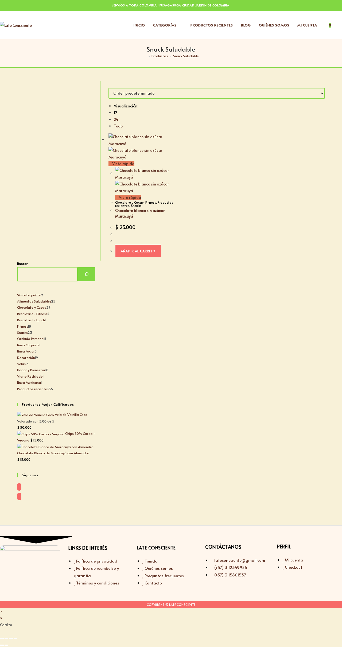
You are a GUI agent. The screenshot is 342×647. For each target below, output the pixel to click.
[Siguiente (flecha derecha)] (6, 645)
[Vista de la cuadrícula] (109, 84)
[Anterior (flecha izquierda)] (2, 645)
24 (116, 119)
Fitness (150, 202)
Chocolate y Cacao (129, 202)
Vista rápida (122, 163)
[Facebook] (19, 487)
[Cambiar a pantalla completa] (6, 638)
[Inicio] (144, 55)
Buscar (22, 263)
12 (115, 112)
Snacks (136, 205)
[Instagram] (19, 496)
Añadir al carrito (138, 251)
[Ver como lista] (112, 84)
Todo (118, 126)
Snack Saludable (186, 55)
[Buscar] (86, 274)
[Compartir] (11, 638)
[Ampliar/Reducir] (2, 638)
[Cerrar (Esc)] (15, 638)
